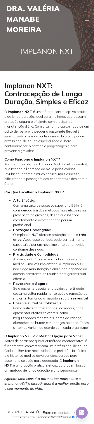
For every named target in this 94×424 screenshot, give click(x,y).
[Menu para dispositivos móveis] (87, 19)
